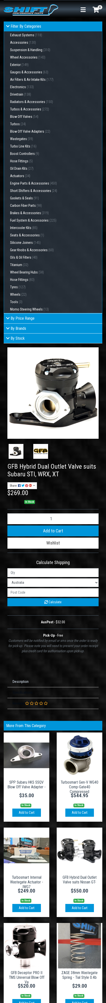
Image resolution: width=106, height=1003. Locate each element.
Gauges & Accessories (29, 72)
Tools (16, 302)
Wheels (18, 294)
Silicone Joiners (25, 243)
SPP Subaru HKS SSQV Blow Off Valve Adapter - (27, 784)
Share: (14, 485)
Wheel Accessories (27, 57)
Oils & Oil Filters (23, 257)
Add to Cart (53, 530)
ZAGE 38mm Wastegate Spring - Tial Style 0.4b (79, 975)
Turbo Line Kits (23, 146)
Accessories (23, 42)
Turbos (18, 124)
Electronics (22, 87)
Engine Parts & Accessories (33, 183)
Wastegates (21, 139)
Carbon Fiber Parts (26, 206)
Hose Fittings (21, 161)
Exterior (19, 65)
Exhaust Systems (26, 35)
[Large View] (16, 451)
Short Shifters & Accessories (33, 191)
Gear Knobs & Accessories (32, 250)
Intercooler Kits (23, 228)
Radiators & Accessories (31, 102)
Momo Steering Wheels (29, 309)
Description (21, 682)
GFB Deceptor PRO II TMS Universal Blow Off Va (26, 977)
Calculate (55, 602)
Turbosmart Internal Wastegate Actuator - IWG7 (26, 882)
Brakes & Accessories (29, 213)
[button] (53, 543)
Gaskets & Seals (24, 198)
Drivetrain (20, 94)
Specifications (23, 692)
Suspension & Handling (30, 50)
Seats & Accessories (27, 235)
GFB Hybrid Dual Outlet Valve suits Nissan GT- (80, 879)
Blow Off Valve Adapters (30, 131)
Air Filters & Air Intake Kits (31, 80)
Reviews (19, 703)
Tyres (18, 287)
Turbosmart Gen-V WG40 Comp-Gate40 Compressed (79, 787)
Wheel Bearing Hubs (27, 272)
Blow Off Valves (24, 117)
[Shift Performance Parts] (31, 10)
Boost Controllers (24, 154)
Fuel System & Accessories (33, 220)
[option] (16, 451)
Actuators (20, 176)
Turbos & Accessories (29, 109)
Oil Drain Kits (22, 168)
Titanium (19, 265)
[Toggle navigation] (83, 10)
